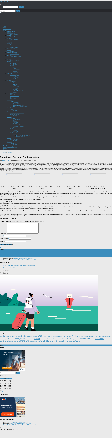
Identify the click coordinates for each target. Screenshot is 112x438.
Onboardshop (16, 103)
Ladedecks (16, 102)
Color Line (9, 55)
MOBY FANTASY (14, 96)
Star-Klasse (13, 81)
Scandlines (9, 100)
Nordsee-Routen (14, 44)
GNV (94, 336)
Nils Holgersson (14, 139)
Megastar (12, 118)
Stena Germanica (14, 114)
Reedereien (6, 30)
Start (4, 26)
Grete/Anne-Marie (14, 60)
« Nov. (1, 391)
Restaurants (16, 72)
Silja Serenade (13, 132)
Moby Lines (10, 93)
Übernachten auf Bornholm (10, 147)
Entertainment (16, 69)
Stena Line (9, 43)
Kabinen (15, 58)
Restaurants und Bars (18, 126)
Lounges (15, 122)
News (4, 27)
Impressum (6, 149)
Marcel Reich (5, 160)
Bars (14, 67)
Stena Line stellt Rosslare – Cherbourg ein (19, 422)
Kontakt (5, 148)
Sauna (14, 92)
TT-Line (9, 50)
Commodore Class (21, 136)
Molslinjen (9, 42)
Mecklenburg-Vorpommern (17, 113)
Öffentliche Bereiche (18, 90)
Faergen (9, 35)
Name (2, 235)
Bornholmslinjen (11, 31)
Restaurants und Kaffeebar (20, 106)
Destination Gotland (32, 336)
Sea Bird (12, 109)
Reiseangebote (7, 29)
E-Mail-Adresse (4, 238)
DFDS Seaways (11, 33)
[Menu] (0, 4)
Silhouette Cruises (11, 107)
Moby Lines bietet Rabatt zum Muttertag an (14, 267)
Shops (14, 127)
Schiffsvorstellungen (8, 51)
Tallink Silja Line (11, 48)
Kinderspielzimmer (18, 125)
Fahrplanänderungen (8, 146)
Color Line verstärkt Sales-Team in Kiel (20, 423)
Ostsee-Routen (14, 34)
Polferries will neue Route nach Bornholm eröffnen (25, 425)
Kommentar (3, 233)
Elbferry (64, 336)
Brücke (15, 84)
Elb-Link (9, 59)
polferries (76, 338)
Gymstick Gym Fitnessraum (20, 86)
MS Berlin (12, 101)
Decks (14, 68)
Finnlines (9, 38)
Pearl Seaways (14, 65)
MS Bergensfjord (14, 75)
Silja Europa (13, 128)
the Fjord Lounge (17, 79)
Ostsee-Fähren (14, 47)
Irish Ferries (98, 336)
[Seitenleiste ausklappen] (0, 247)
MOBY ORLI (13, 98)
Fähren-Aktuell (4, 1)
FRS (91, 336)
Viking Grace (13, 143)
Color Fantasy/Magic (15, 56)
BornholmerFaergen (12, 52)
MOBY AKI (12, 94)
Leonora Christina (14, 54)
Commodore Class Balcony (23, 135)
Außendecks (16, 119)
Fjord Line (9, 40)
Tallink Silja (9, 117)
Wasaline (72, 341)
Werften (78, 341)
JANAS (11, 97)
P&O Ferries (64, 338)
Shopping (15, 131)
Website (2, 241)
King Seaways (13, 63)
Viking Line (9, 142)
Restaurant (16, 88)
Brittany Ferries (15, 336)
